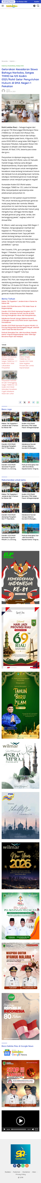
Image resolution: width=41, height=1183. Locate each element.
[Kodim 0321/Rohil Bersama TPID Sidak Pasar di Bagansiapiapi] (30, 417)
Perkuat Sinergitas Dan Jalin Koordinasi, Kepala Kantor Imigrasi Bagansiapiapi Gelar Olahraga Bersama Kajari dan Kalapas (19, 334)
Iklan (34, 1172)
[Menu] (3, 6)
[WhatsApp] (23, 1166)
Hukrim (4, 66)
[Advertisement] (20, 34)
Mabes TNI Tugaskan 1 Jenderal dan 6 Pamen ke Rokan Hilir (19, 302)
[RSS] (27, 1166)
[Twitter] (19, 1166)
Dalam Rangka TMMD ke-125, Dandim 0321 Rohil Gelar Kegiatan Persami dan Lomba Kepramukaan (26, 362)
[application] (20, 1121)
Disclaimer (26, 1172)
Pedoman (16, 1172)
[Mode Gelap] (34, 6)
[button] (20, 1121)
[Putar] (4, 1129)
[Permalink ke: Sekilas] (3, 91)
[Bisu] (33, 1129)
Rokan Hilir (20, 66)
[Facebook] (15, 1166)
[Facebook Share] (20, 402)
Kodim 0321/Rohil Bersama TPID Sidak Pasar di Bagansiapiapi (19, 307)
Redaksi (8, 1172)
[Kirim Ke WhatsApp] (37, 402)
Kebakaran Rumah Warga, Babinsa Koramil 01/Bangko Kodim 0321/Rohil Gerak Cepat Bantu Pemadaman (19, 320)
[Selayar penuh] (36, 1129)
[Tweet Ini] (24, 402)
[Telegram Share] (33, 402)
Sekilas (8, 90)
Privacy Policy (21, 1174)
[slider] (19, 1129)
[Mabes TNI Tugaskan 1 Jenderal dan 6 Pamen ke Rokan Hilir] (10, 417)
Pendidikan (12, 66)
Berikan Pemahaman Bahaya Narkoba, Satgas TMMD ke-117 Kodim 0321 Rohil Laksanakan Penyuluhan (9, 362)
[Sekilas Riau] (11, 6)
